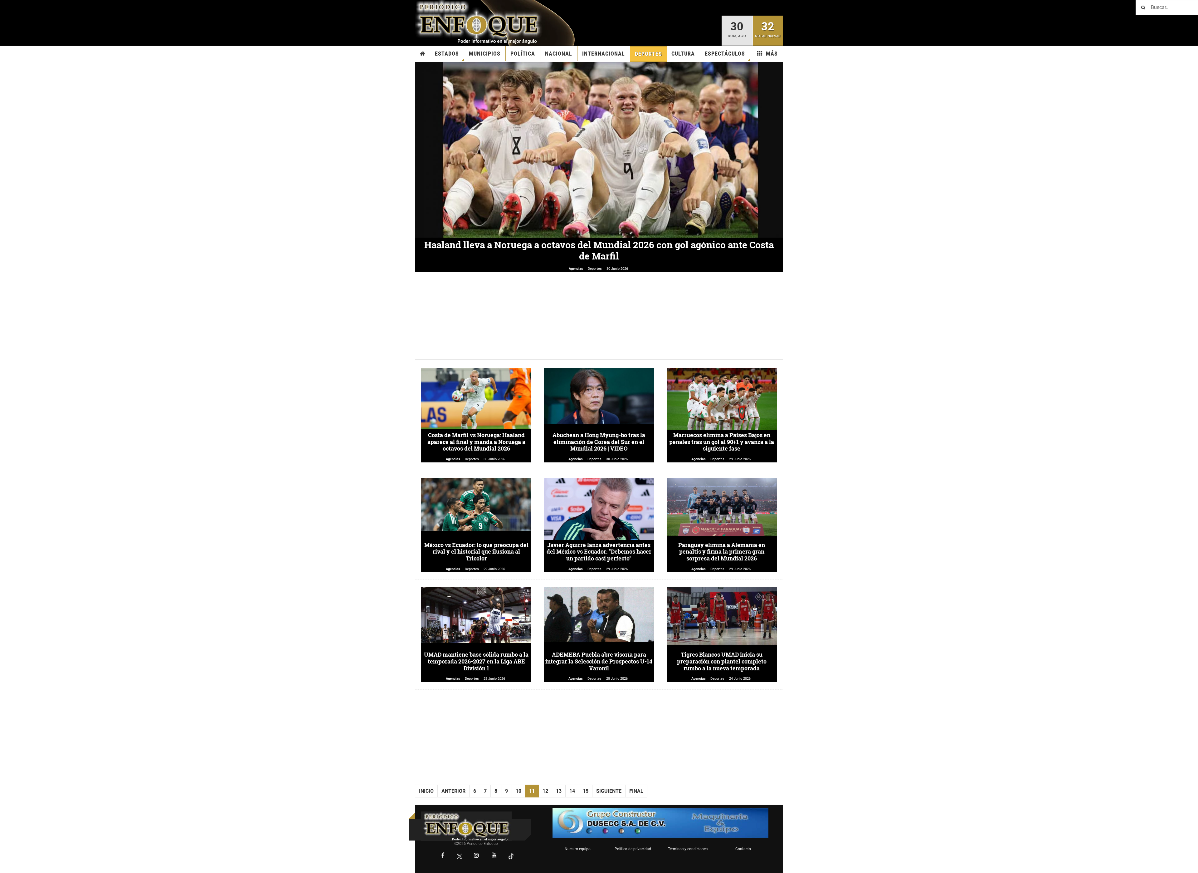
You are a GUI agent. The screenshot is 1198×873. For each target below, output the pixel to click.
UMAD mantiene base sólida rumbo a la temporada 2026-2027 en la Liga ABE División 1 (476, 661)
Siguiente (608, 791)
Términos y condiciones (688, 849)
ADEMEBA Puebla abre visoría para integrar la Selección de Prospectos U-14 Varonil (598, 661)
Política (522, 53)
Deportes (648, 54)
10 (518, 791)
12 (545, 791)
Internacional (603, 53)
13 (559, 791)
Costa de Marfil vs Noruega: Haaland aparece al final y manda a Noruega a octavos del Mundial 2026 (476, 441)
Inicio (422, 53)
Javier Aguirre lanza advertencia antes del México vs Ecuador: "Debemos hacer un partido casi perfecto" (599, 551)
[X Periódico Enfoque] (459, 856)
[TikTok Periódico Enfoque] (511, 856)
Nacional (558, 53)
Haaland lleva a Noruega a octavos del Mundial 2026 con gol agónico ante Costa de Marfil (599, 250)
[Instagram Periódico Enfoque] (476, 856)
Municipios (484, 53)
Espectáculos (725, 53)
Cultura (683, 53)
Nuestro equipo (578, 849)
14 (572, 791)
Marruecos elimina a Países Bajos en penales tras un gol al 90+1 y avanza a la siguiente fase (721, 441)
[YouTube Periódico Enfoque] (494, 856)
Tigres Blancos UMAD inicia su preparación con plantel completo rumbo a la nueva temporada (722, 661)
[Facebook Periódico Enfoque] (442, 856)
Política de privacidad (633, 849)
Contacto (743, 849)
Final (636, 791)
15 (585, 791)
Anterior (453, 791)
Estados (447, 53)
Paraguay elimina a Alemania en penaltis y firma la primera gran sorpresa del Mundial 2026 (721, 551)
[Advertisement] (599, 315)
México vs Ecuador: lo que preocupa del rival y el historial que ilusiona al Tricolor (476, 551)
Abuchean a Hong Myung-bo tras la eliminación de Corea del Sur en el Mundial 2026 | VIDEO (599, 441)
